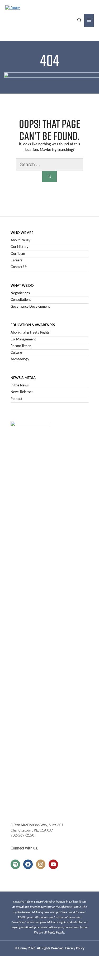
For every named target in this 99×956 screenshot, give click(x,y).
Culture (16, 352)
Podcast (16, 399)
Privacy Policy (74, 948)
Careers (16, 260)
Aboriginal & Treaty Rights (30, 332)
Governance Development (30, 306)
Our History (20, 247)
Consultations (21, 300)
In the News (20, 385)
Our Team (18, 254)
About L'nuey (20, 240)
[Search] (49, 176)
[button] (79, 20)
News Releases (22, 392)
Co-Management (23, 339)
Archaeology (20, 359)
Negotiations (20, 293)
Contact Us (19, 267)
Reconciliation (21, 346)
